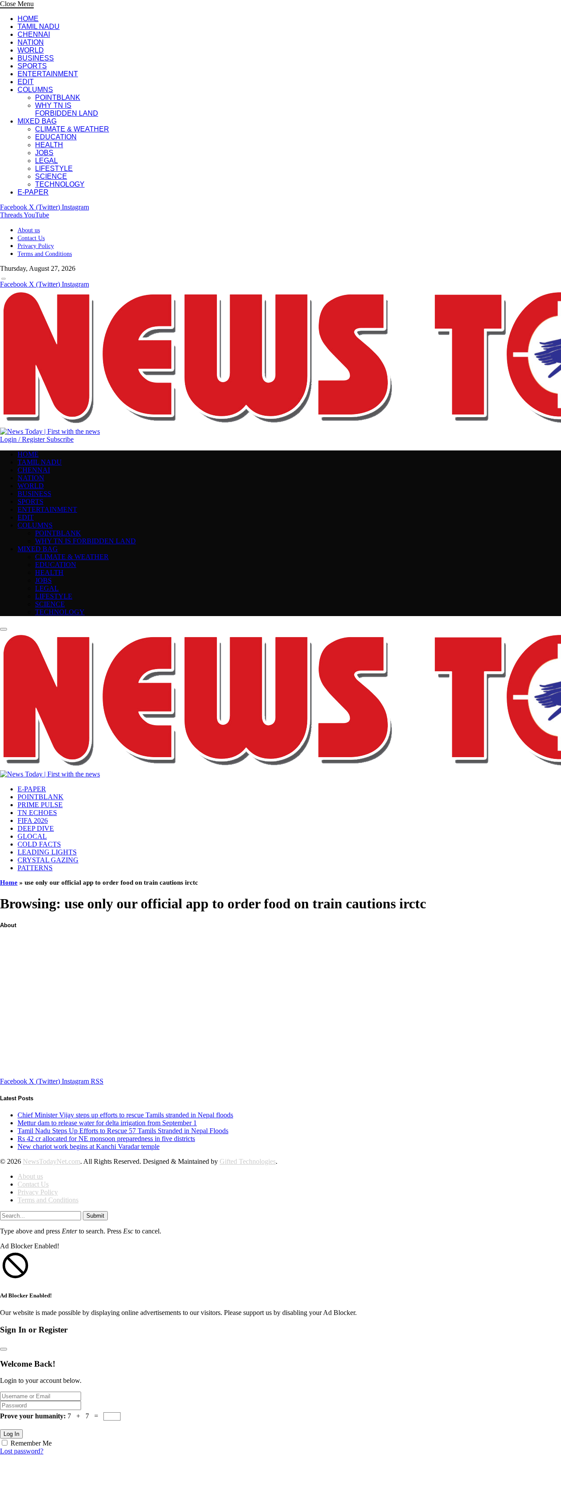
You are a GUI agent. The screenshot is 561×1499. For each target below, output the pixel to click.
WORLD (31, 50)
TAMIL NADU (39, 26)
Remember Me (31, 1443)
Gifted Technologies (248, 1161)
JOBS (44, 152)
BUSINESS (36, 58)
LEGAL (46, 160)
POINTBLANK (57, 97)
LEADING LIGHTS (47, 852)
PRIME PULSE (40, 804)
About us (29, 230)
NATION (31, 42)
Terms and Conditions (45, 254)
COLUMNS (35, 89)
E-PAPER (33, 192)
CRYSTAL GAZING (48, 860)
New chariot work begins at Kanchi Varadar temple (89, 1146)
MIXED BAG (37, 121)
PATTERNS (35, 868)
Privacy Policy (36, 246)
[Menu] (3, 279)
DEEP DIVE (36, 828)
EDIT (26, 81)
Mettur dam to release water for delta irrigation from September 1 (107, 1123)
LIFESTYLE (54, 168)
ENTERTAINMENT (48, 74)
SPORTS (32, 66)
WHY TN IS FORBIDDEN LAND (66, 109)
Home (9, 882)
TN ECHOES (37, 812)
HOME (28, 18)
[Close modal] (3, 1349)
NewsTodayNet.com (51, 1161)
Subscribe (60, 439)
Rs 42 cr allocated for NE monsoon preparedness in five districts (106, 1138)
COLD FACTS (39, 844)
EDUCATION (56, 137)
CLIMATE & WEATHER (72, 129)
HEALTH (49, 145)
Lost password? (21, 1451)
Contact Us (31, 238)
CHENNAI (34, 34)
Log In (11, 1434)
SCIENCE (51, 176)
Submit (95, 1215)
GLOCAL (32, 836)
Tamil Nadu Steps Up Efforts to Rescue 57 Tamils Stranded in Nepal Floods (123, 1130)
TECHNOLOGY (60, 184)
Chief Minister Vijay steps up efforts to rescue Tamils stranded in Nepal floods (125, 1115)
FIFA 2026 (33, 820)
